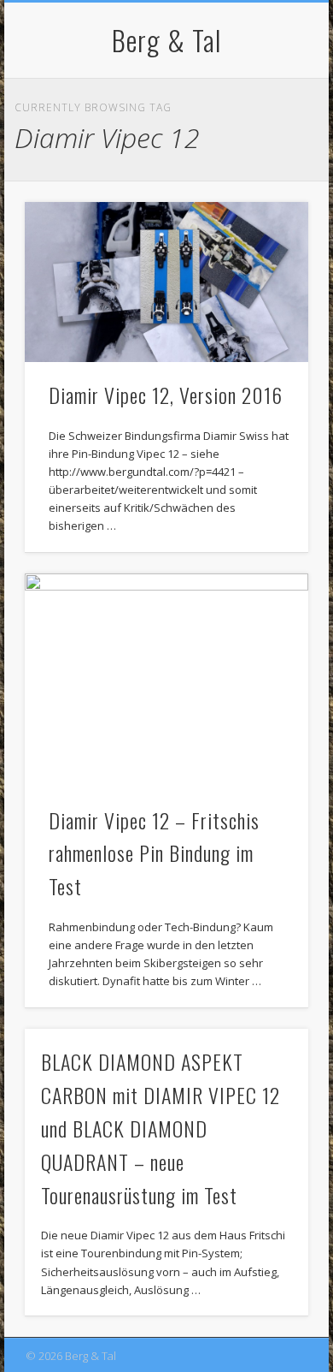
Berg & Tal (166, 40)
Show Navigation (266, 153)
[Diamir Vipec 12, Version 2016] (166, 281)
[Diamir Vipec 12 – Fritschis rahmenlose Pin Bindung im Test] (166, 680)
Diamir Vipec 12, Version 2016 (166, 394)
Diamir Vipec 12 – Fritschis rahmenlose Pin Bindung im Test (154, 853)
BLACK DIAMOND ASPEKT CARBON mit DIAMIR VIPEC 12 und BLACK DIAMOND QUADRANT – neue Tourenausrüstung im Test (160, 1128)
